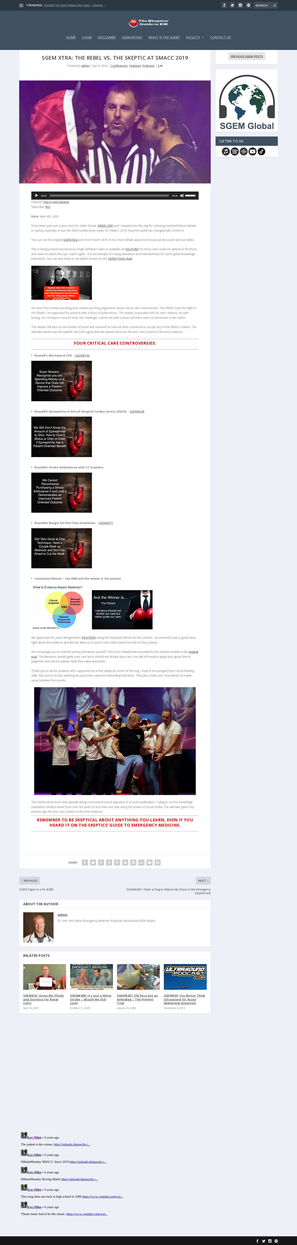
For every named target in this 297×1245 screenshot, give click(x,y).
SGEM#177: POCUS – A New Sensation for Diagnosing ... (81, 5)
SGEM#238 (137, 411)
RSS (47, 207)
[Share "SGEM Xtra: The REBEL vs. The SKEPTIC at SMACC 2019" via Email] (149, 863)
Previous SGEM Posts (247, 56)
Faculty (193, 38)
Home (71, 38)
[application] (115, 196)
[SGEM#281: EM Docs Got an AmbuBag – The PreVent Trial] (138, 977)
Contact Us (220, 38)
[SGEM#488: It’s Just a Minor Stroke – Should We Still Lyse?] (91, 977)
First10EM (88, 637)
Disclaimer (107, 38)
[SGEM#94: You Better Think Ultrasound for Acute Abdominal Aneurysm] (185, 977)
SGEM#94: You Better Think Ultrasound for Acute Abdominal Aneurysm (184, 999)
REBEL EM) (105, 226)
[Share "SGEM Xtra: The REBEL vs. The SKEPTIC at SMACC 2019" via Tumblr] (109, 863)
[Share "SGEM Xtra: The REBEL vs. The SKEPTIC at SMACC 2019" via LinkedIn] (125, 863)
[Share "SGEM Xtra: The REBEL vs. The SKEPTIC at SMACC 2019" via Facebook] (85, 863)
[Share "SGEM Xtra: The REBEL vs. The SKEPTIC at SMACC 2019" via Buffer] (133, 863)
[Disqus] (115, 1076)
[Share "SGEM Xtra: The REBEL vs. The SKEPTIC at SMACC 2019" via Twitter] (93, 863)
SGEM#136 (82, 355)
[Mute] (182, 196)
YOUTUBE (132, 249)
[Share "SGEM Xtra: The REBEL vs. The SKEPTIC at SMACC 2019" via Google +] (101, 863)
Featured (135, 66)
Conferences (119, 66)
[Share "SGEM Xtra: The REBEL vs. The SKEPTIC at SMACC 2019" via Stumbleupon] (141, 863)
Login (87, 38)
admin (85, 66)
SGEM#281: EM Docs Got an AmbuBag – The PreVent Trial (137, 999)
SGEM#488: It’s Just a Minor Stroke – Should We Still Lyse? (91, 999)
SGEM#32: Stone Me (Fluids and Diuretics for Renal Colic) (43, 999)
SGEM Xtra (70, 240)
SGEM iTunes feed (120, 258)
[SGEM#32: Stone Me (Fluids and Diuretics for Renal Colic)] (44, 977)
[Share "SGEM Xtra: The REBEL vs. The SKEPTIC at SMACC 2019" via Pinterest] (117, 863)
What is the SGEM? (164, 38)
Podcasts (148, 66)
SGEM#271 (106, 523)
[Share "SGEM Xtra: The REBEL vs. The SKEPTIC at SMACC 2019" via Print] (158, 863)
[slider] (191, 195)
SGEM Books (132, 38)
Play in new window (56, 202)
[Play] (37, 196)
